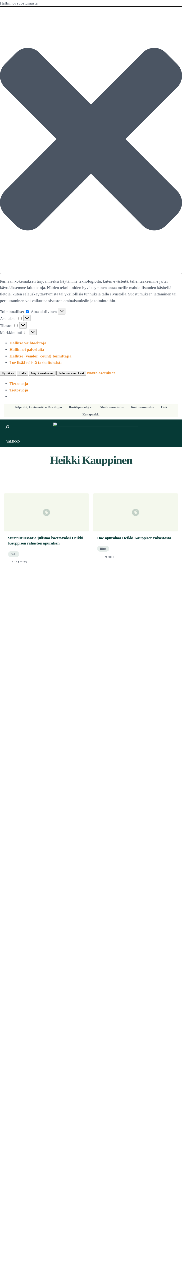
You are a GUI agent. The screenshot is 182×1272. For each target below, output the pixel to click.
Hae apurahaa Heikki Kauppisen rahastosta (134, 538)
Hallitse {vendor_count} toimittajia (40, 356)
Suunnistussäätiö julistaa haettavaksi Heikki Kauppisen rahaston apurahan (45, 540)
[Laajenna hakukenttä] (7, 426)
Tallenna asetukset (71, 373)
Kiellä (22, 373)
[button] (91, 140)
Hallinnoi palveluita (26, 349)
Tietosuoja (18, 383)
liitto (103, 548)
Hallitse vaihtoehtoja (27, 343)
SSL (13, 554)
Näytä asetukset (42, 373)
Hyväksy (8, 373)
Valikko (13, 441)
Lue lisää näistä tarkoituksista (36, 362)
